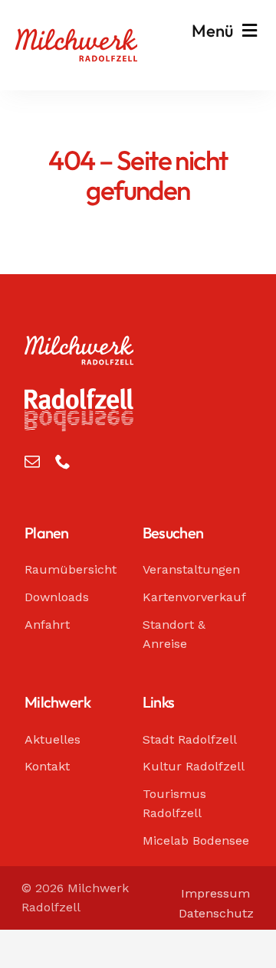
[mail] (32, 461)
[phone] (63, 461)
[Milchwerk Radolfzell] (76, 36)
